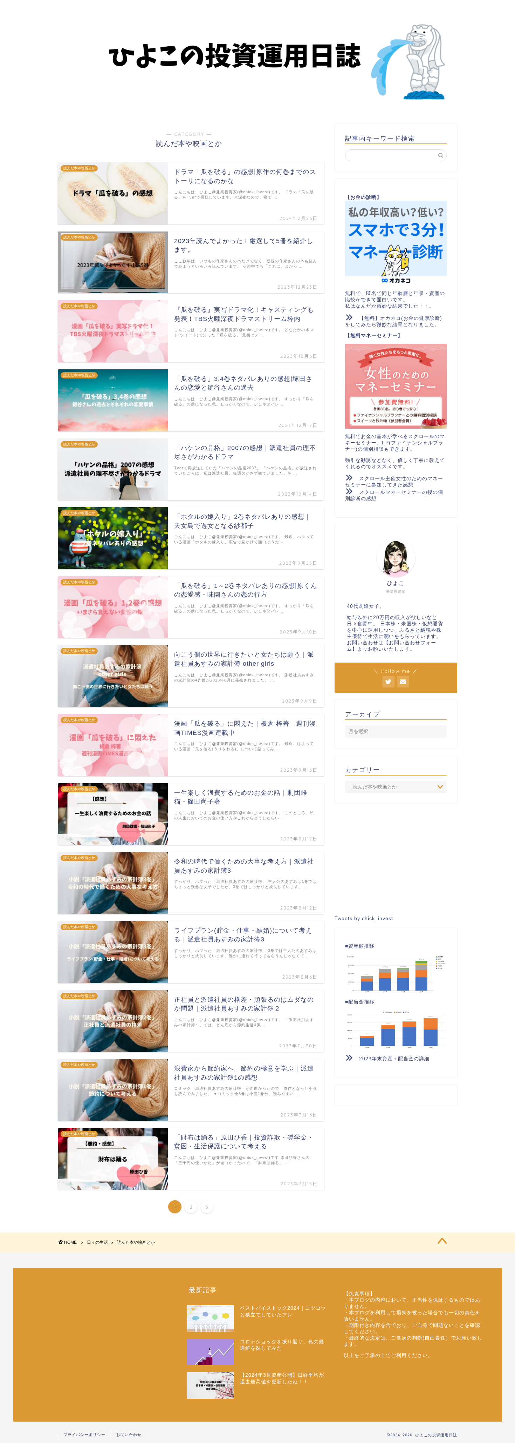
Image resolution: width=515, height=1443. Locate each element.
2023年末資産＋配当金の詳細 (394, 1058)
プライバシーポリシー (84, 1434)
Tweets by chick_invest (364, 918)
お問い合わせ (129, 1434)
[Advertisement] (396, 860)
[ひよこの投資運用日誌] (257, 105)
